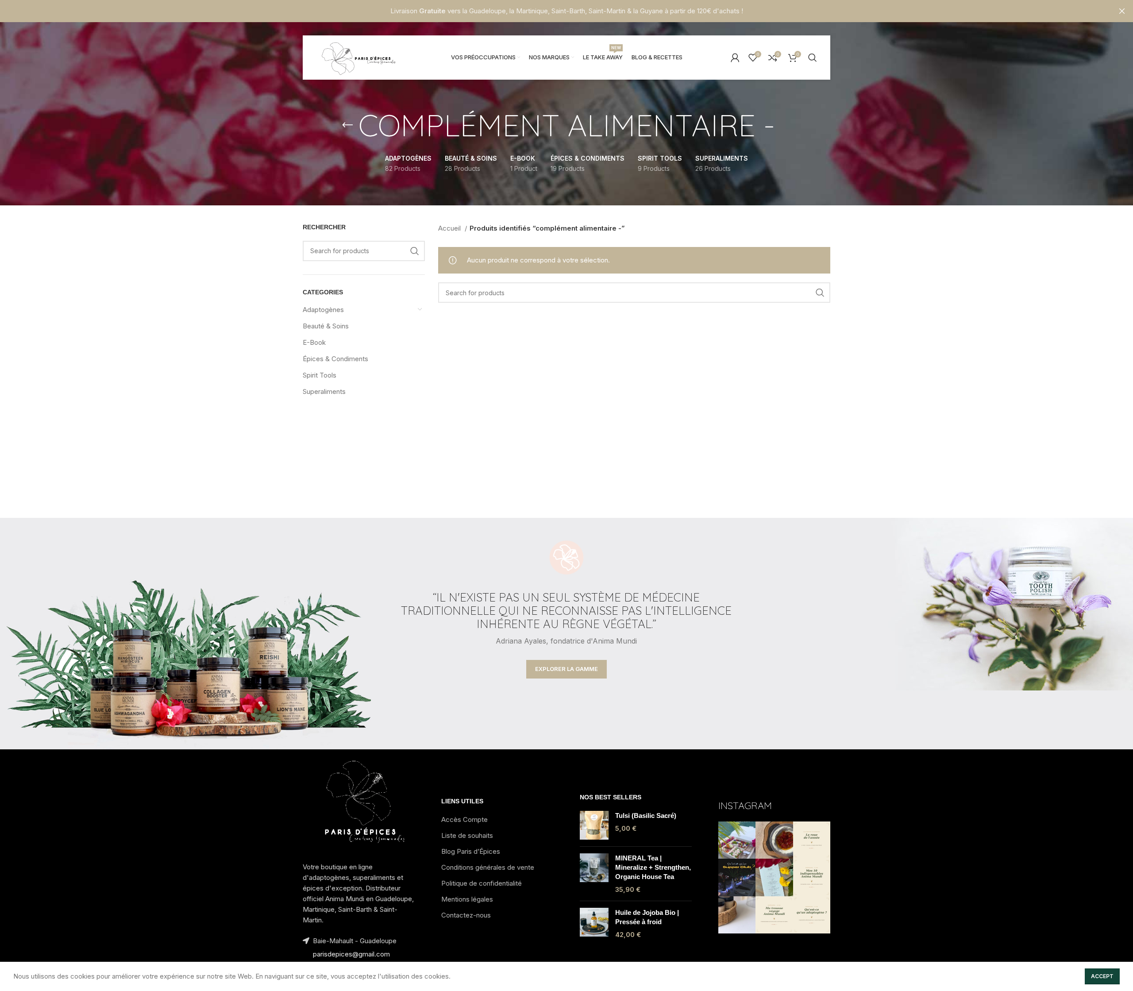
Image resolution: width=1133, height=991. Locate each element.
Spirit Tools (319, 375)
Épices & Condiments (335, 359)
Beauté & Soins (326, 326)
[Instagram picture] (736, 840)
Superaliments (324, 391)
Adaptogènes (323, 309)
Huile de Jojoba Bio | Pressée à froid (647, 917)
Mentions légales (467, 899)
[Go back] (347, 125)
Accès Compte (464, 819)
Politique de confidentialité (481, 883)
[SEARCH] (415, 251)
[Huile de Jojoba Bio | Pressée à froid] (594, 923)
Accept (1102, 976)
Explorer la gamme (566, 668)
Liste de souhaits (467, 835)
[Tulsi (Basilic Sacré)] (594, 825)
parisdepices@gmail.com (351, 954)
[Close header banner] (1122, 11)
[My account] (735, 57)
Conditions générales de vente (487, 867)
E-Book (314, 342)
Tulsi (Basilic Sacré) (645, 815)
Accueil (450, 228)
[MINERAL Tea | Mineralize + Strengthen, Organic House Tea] (594, 873)
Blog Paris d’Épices (470, 851)
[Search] (812, 57)
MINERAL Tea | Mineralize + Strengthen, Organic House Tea (653, 867)
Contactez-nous (466, 915)
